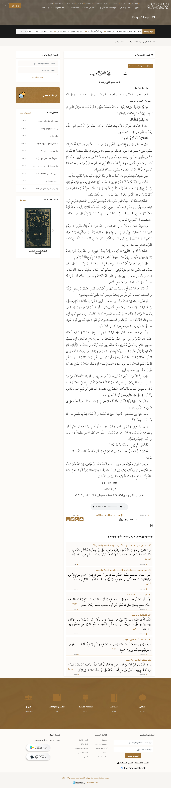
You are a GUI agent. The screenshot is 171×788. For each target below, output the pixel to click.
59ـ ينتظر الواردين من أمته (138, 660)
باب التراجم (89, 3)
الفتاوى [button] (136, 7)
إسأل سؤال (15, 5)
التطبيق (50, 3)
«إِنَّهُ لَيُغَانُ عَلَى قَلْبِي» (109, 31)
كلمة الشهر (114, 3)
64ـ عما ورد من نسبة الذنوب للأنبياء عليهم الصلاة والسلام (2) (122, 546)
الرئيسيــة (135, 3)
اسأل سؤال (84, 744)
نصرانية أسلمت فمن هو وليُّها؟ (47, 158)
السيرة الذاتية (125, 3)
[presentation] (23, 230)
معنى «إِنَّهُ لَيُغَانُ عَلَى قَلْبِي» (48, 120)
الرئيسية (152, 41)
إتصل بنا (85, 756)
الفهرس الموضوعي (25, 113)
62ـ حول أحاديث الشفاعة (139, 595)
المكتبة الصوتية (83, 752)
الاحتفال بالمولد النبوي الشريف (47, 143)
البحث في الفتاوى (37, 77)
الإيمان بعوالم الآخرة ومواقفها (137, 41)
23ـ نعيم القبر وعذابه (117, 41)
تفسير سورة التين (52, 180)
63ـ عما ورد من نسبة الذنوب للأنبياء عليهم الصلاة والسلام (123, 570)
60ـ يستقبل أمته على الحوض (137, 640)
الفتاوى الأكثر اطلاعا (81, 748)
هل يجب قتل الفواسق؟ (49, 150)
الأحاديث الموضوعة (102, 3)
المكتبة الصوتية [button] (73, 7)
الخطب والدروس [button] (125, 7)
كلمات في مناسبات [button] (88, 7)
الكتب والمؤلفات (47, 7)
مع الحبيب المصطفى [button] (108, 7)
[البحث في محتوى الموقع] (5, 5)
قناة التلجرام (71, 3)
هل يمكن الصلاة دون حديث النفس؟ (45, 165)
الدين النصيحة (59, 3)
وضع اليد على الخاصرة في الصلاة (46, 188)
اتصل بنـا (80, 3)
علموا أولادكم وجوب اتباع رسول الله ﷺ (84, 31)
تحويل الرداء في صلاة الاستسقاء (46, 173)
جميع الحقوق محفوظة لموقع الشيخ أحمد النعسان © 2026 (85, 778)
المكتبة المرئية (60, 7)
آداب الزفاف (54, 135)
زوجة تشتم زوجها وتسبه (49, 128)
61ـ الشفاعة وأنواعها (141, 615)
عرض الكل (23, 200)
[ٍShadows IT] (79, 782)
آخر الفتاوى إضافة (101, 748)
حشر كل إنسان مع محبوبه (58, 31)
